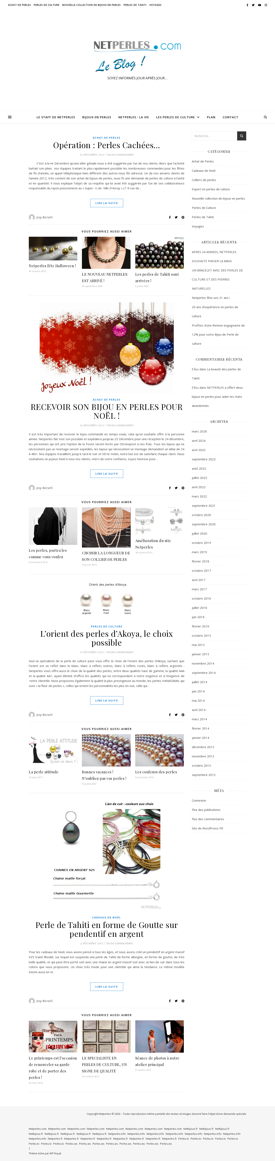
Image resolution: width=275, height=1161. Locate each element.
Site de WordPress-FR (207, 828)
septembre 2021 (204, 506)
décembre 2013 (203, 747)
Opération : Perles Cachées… (106, 144)
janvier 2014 (200, 738)
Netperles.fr (55, 1138)
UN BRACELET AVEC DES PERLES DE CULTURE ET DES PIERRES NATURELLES (217, 279)
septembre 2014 (204, 673)
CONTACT (230, 117)
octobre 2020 (201, 515)
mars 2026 (199, 431)
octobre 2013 (201, 765)
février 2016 (200, 626)
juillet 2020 (199, 533)
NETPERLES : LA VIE (133, 117)
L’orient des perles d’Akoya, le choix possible (106, 638)
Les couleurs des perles (156, 771)
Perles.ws (72, 1143)
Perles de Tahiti (135, 5)
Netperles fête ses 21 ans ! (211, 298)
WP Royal (55, 1153)
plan (211, 117)
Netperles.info (117, 1134)
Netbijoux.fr (190, 1129)
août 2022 (199, 468)
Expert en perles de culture (211, 189)
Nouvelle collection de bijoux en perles (91, 5)
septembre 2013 (204, 775)
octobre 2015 (201, 635)
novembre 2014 (203, 663)
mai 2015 (198, 645)
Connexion (199, 800)
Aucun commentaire (120, 154)
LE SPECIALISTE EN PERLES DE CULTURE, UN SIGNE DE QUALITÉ (104, 1064)
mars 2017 (199, 589)
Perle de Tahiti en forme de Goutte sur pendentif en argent (106, 929)
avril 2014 (199, 710)
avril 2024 (199, 441)
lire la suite (106, 203)
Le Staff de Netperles (56, 117)
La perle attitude (44, 771)
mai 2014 (198, 700)
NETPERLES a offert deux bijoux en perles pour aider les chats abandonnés (217, 396)
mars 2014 (199, 719)
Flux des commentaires (208, 819)
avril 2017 (199, 580)
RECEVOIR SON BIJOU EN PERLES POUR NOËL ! (107, 411)
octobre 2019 (201, 543)
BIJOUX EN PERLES (96, 117)
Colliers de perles (204, 180)
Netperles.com (38, 1129)
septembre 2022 (204, 459)
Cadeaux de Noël (106, 917)
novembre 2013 (203, 756)
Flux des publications (206, 810)
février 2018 (200, 561)
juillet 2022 (199, 478)
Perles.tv (183, 1138)
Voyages (155, 5)
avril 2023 (199, 450)
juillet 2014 (199, 682)
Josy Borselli (44, 217)
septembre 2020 (204, 524)
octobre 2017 (201, 570)
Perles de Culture (46, 5)
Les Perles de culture (175, 117)
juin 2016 (198, 617)
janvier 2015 (200, 654)
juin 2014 (198, 691)
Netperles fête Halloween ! (52, 265)
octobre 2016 (201, 598)
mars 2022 (199, 496)
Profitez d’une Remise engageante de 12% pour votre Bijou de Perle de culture (218, 334)
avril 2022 (199, 487)
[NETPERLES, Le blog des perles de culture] (137, 57)
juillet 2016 (199, 608)
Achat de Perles (19, 5)
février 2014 (200, 728)
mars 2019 (199, 552)
